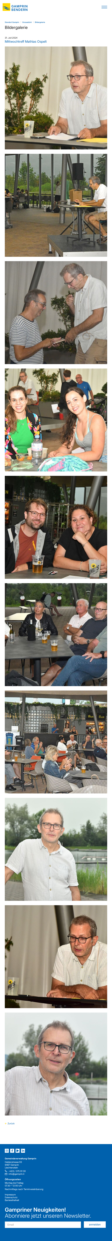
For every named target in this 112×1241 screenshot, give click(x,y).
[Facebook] (12, 1151)
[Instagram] (7, 1151)
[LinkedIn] (23, 1151)
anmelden (95, 1224)
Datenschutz (11, 1197)
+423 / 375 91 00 (17, 1171)
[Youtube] (18, 1151)
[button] (104, 7)
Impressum (10, 1194)
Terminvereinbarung (33, 1189)
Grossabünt (27, 22)
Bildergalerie (40, 22)
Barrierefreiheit (12, 1200)
